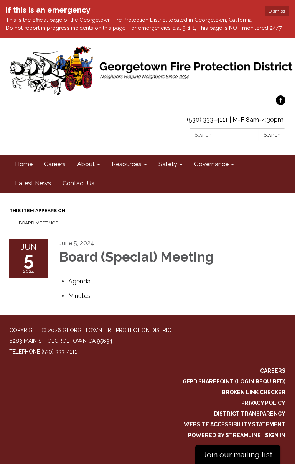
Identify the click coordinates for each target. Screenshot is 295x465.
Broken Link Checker (253, 392)
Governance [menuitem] (211, 164)
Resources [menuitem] (127, 164)
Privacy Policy (263, 403)
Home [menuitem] (24, 164)
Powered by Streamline (224, 435)
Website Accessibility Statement (234, 424)
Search (272, 135)
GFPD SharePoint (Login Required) (234, 381)
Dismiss (277, 11)
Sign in (275, 435)
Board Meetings (38, 223)
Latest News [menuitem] (33, 183)
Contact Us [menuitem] (78, 183)
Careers (272, 371)
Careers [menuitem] (55, 164)
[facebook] (280, 102)
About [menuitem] (86, 164)
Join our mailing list (237, 454)
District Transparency (249, 414)
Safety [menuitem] (167, 164)
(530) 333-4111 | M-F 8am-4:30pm (235, 119)
